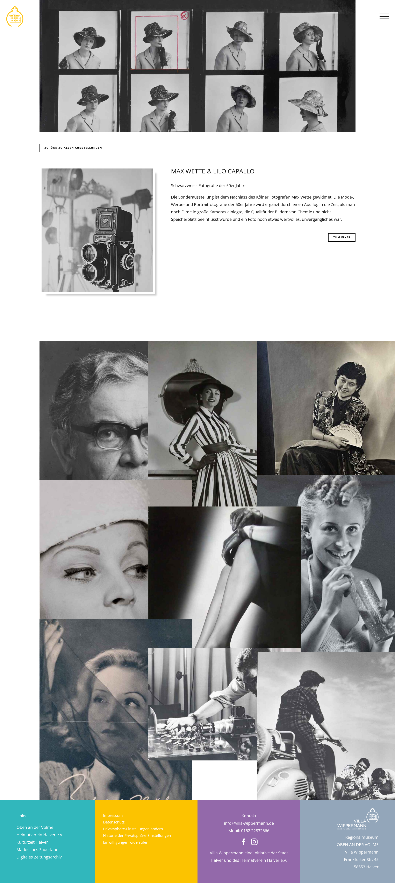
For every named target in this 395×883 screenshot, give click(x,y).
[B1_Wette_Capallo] (224, 344)
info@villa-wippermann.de (249, 823)
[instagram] (254, 842)
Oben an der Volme (34, 827)
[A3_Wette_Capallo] (116, 622)
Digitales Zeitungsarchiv (39, 857)
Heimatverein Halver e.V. (39, 834)
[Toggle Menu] (384, 16)
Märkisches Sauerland (37, 849)
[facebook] (243, 842)
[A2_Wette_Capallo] (116, 483)
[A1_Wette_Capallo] (116, 344)
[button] (146, 829)
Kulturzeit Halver (32, 842)
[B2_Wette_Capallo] (224, 510)
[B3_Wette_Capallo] (224, 652)
